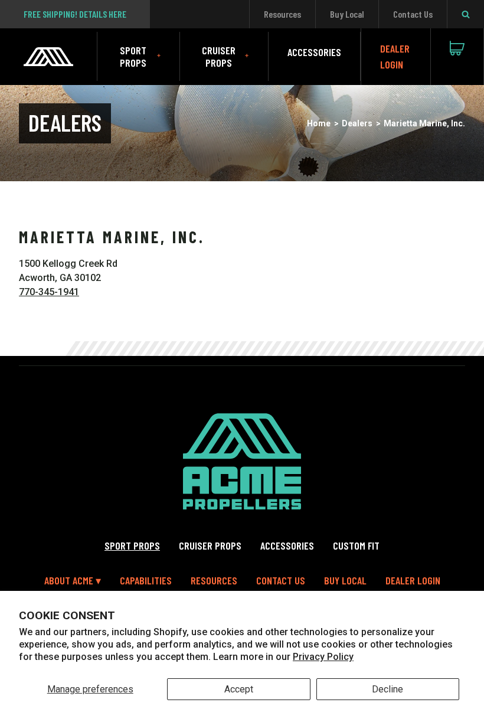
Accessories (314, 51)
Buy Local (347, 13)
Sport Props (133, 56)
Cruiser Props (219, 56)
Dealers (357, 123)
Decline (387, 689)
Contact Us (413, 13)
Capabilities (146, 580)
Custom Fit (356, 545)
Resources (282, 13)
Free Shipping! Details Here (75, 13)
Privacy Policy (323, 656)
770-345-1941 (49, 292)
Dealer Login (395, 56)
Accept (238, 689)
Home (319, 123)
